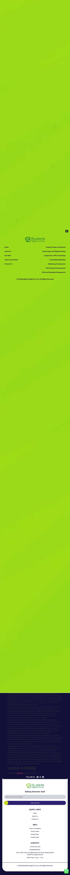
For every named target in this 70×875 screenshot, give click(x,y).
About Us (8, 251)
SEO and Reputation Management (53, 272)
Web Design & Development (55, 268)
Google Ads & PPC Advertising (54, 255)
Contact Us (8, 264)
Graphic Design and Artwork (55, 247)
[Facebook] (37, 777)
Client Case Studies (11, 260)
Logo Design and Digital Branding (53, 251)
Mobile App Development (56, 264)
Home (7, 247)
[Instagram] (40, 777)
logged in (20, 773)
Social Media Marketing (57, 260)
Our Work (8, 255)
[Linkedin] (43, 777)
